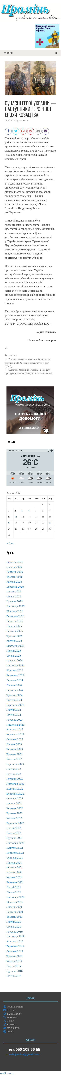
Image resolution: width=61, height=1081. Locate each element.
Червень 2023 (14, 749)
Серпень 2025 (14, 621)
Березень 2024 (15, 705)
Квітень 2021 (14, 877)
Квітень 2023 (14, 759)
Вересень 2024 (15, 675)
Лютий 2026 (13, 591)
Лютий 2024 (13, 710)
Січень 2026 (13, 596)
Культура (12, 355)
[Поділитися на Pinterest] (30, 133)
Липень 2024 (14, 685)
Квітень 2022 (14, 818)
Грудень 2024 (14, 660)
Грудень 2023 (14, 719)
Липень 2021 (14, 862)
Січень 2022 (13, 833)
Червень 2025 (14, 631)
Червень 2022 (14, 808)
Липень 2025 (14, 626)
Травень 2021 (14, 872)
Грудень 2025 (14, 601)
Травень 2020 (14, 916)
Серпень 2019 (14, 951)
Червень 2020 (14, 912)
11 (16, 516)
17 (9, 522)
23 (50, 522)
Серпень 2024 (14, 680)
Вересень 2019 (15, 946)
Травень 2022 (14, 813)
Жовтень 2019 (14, 941)
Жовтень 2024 (14, 670)
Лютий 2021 (13, 887)
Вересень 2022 (15, 793)
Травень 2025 (14, 636)
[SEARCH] (56, 53)
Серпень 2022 (14, 798)
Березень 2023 (15, 764)
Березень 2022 (15, 823)
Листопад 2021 (15, 843)
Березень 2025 (15, 646)
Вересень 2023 (15, 734)
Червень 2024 (14, 690)
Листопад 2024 (15, 665)
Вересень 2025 (15, 616)
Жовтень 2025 (14, 611)
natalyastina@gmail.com (24, 1054)
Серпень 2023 (14, 739)
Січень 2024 (13, 715)
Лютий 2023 (13, 769)
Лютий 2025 (13, 650)
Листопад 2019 (15, 936)
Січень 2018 (13, 976)
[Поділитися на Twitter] (15, 133)
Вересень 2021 (15, 852)
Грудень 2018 (14, 971)
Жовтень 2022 (14, 788)
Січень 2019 (13, 966)
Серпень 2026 (14, 562)
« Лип (9, 543)
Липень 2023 (14, 744)
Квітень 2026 (14, 581)
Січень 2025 (13, 655)
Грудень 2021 (14, 838)
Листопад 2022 (15, 784)
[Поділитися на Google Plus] (23, 133)
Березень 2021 (15, 882)
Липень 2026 (14, 567)
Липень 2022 (14, 803)
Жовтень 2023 (14, 729)
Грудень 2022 (14, 778)
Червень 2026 (14, 572)
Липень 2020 (14, 907)
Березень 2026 (15, 586)
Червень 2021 (14, 867)
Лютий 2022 (13, 828)
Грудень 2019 (14, 931)
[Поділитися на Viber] (45, 133)
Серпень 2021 (14, 857)
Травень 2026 (14, 577)
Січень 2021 (13, 892)
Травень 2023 (14, 754)
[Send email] (38, 133)
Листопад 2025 (15, 606)
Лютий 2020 (13, 921)
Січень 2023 (13, 774)
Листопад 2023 (15, 724)
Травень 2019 (14, 956)
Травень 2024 (14, 695)
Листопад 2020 (15, 897)
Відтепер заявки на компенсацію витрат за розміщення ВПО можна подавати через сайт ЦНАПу (27, 363)
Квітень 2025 (14, 641)
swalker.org (6, 1073)
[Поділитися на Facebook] (8, 133)
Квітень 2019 (14, 961)
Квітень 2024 (14, 700)
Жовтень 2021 (14, 847)
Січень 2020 (13, 926)
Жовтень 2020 (14, 902)
